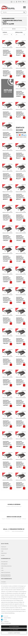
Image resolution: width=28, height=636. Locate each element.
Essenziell (6, 616)
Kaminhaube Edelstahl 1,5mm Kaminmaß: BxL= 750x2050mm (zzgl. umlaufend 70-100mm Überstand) (7, 340)
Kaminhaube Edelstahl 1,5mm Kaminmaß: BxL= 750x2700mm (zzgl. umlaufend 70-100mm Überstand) (20, 463)
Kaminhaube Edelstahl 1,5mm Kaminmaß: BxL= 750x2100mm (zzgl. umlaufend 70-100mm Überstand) (20, 340)
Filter (14, 28)
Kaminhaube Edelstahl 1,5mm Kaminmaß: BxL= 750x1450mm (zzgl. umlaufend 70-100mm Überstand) (7, 216)
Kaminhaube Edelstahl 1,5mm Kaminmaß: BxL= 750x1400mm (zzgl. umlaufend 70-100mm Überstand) (20, 196)
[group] (7, 44)
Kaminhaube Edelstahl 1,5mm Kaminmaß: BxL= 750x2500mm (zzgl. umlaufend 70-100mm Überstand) (20, 422)
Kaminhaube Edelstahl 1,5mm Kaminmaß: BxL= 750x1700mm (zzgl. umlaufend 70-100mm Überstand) (20, 258)
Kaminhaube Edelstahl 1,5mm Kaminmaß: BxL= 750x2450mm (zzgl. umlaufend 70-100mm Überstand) (7, 422)
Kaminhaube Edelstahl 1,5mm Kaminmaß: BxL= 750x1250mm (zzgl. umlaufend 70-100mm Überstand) (7, 175)
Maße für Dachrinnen (5, 572)
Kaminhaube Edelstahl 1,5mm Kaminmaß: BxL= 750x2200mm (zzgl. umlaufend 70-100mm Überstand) (20, 360)
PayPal (5, 619)
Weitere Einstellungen (6, 623)
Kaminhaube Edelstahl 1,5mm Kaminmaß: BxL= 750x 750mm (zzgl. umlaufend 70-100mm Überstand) (7, 52)
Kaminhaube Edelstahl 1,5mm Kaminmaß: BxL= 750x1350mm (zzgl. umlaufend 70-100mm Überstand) (7, 196)
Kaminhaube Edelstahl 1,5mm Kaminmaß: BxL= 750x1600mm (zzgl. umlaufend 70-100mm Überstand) (20, 237)
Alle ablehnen (14, 629)
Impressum (3, 546)
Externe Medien (7, 617)
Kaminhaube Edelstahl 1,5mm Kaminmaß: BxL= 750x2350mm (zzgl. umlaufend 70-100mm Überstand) (7, 402)
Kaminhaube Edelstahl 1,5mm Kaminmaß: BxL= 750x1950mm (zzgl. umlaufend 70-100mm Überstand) (7, 319)
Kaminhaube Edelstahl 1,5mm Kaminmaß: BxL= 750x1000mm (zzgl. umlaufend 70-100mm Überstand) (7, 113)
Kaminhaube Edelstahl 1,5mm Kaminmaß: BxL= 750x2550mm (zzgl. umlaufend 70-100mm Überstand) (7, 443)
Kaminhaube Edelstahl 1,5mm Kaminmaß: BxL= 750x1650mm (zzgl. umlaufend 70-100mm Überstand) (7, 258)
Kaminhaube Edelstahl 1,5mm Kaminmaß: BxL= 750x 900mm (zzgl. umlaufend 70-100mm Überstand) (20, 72)
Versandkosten (4, 561)
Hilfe (2, 568)
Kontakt (2, 555)
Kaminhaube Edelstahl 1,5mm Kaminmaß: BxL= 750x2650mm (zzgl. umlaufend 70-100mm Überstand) (7, 463)
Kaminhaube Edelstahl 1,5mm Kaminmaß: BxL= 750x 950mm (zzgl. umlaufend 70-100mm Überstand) (20, 93)
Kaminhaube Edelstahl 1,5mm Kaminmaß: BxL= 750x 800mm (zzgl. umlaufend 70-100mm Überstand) (20, 52)
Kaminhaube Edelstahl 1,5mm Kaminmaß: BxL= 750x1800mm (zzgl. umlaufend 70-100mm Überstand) (20, 278)
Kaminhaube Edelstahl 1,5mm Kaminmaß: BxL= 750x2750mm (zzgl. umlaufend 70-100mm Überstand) (7, 484)
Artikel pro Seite (19, 32)
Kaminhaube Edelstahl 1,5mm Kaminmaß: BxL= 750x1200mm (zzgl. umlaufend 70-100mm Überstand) (20, 155)
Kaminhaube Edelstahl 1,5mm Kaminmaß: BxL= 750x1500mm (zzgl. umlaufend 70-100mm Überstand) (20, 216)
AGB (2, 551)
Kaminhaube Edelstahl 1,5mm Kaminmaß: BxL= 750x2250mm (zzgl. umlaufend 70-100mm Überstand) (7, 381)
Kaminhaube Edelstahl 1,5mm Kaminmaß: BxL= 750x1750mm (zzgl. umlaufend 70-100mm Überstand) (7, 278)
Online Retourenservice (6, 566)
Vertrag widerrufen (6, 575)
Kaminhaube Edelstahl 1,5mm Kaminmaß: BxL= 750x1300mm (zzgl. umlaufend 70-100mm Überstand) (20, 175)
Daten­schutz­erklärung (9, 613)
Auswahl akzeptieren (14, 632)
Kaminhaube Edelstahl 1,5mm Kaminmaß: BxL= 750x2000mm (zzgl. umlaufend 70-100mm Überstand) (20, 319)
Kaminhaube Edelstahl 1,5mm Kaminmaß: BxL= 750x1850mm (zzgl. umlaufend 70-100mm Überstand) (7, 299)
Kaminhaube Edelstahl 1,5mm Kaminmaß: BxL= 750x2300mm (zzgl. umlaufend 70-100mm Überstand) (20, 381)
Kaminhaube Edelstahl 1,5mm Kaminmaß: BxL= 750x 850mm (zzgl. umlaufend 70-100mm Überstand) (7, 72)
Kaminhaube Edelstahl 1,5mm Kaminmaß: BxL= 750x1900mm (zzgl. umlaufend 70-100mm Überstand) (20, 299)
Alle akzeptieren (14, 626)
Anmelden (3, 581)
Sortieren (5, 32)
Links (2, 570)
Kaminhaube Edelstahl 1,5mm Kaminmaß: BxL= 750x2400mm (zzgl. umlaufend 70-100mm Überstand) (20, 402)
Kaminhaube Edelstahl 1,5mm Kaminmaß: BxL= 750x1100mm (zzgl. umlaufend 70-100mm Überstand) (7, 134)
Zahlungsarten (4, 563)
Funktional (6, 621)
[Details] (11, 56)
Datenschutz (4, 553)
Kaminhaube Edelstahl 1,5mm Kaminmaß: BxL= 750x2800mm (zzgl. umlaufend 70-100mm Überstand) (20, 484)
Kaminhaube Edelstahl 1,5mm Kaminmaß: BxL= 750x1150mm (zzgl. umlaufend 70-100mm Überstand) (7, 155)
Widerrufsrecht (4, 549)
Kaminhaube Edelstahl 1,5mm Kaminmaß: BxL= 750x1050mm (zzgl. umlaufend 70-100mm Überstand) (20, 113)
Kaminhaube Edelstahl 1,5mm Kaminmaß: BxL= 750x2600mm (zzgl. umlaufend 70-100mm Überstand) (20, 443)
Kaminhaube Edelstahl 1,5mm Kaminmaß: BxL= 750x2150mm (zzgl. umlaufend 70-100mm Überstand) (7, 360)
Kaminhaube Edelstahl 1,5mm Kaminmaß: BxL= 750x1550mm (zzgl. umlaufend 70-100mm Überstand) (7, 237)
